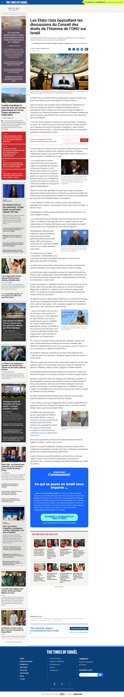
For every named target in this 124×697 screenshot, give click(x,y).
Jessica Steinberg (7, 282)
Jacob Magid (6, 473)
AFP (33, 48)
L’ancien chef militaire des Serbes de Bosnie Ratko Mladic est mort (12, 591)
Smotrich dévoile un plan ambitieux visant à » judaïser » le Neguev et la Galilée (12, 563)
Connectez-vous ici (83, 632)
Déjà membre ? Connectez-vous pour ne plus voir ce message (59, 523)
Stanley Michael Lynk (44, 620)
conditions (81, 143)
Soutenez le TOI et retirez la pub (114, 2)
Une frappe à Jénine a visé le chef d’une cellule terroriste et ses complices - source (13, 175)
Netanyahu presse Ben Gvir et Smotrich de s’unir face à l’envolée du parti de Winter (13, 555)
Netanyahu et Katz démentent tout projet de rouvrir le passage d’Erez (13, 424)
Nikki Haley (34, 620)
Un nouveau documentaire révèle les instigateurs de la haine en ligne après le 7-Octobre (39, 577)
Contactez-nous (54, 670)
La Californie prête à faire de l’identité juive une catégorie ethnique (9, 485)
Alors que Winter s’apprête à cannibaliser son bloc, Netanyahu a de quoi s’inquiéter (13, 529)
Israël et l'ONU (48, 618)
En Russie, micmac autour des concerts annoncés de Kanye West (12, 630)
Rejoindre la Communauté (95, 2)
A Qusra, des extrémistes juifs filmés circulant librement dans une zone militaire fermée (13, 165)
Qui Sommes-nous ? (55, 664)
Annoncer (52, 667)
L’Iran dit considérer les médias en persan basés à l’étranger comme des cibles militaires (13, 244)
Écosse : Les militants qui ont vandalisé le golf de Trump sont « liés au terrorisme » (10, 500)
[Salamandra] (77, 694)
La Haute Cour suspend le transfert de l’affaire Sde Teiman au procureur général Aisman (13, 366)
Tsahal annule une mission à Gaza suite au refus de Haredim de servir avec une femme (39, 552)
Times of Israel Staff (42, 48)
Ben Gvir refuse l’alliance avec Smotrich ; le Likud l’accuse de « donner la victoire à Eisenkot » (12, 548)
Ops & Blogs (23, 670)
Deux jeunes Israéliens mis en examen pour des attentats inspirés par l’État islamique (13, 324)
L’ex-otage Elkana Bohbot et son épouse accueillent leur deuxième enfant (65, 552)
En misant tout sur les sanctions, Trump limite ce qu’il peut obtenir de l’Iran (13, 208)
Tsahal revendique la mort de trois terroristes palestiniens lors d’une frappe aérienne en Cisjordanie (13, 110)
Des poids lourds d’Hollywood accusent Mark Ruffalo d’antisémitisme (52, 576)
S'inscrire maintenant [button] (79, 628)
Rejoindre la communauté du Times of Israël (59, 517)
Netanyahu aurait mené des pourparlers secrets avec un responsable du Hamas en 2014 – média (14, 79)
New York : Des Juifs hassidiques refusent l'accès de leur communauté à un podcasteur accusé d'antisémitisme (13, 152)
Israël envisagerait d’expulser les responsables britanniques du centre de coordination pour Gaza (65, 578)
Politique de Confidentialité (57, 661)
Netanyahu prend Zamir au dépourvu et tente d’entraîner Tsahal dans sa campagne (79, 553)
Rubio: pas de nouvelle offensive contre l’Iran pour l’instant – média (13, 251)
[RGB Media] (63, 694)
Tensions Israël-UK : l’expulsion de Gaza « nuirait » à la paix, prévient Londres (12, 405)
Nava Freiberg (8, 201)
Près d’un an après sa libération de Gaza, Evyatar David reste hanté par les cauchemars (13, 70)
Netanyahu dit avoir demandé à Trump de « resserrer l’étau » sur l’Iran (12, 237)
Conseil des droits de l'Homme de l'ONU (64, 618)
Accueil (22, 658)
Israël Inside (24, 667)
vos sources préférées (80, 43)
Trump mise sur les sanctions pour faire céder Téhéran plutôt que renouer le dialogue (13, 229)
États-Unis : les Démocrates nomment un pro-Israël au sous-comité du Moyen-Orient (13, 467)
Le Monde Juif (24, 664)
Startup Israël (24, 673)
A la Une (22, 679)
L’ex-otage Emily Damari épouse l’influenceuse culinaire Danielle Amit (78, 576)
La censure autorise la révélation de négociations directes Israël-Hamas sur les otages (51, 554)
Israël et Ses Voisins (37, 618)
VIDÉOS (22, 676)
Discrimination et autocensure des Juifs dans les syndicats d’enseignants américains (11, 493)
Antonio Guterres (56, 620)
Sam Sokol (7, 523)
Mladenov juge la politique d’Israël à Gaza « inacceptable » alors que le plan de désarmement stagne (13, 438)
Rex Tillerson (80, 618)
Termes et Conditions (55, 658)
